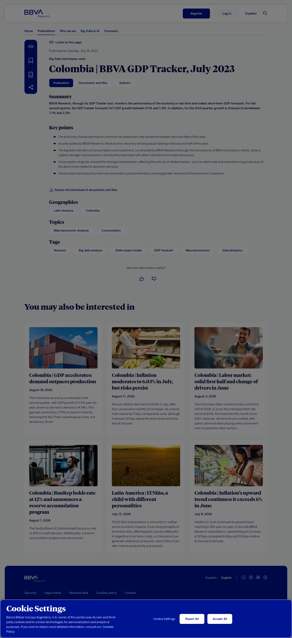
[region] (146, 618)
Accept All (220, 619)
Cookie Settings (164, 619)
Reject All (192, 619)
